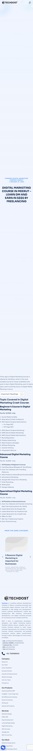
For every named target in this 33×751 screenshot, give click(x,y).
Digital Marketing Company (15, 567)
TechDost (5, 603)
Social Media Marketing (13, 570)
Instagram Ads (10, 568)
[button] (2, 557)
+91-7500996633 (12, 653)
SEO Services (21, 568)
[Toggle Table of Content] (21, 394)
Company (8, 178)
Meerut (20, 180)
